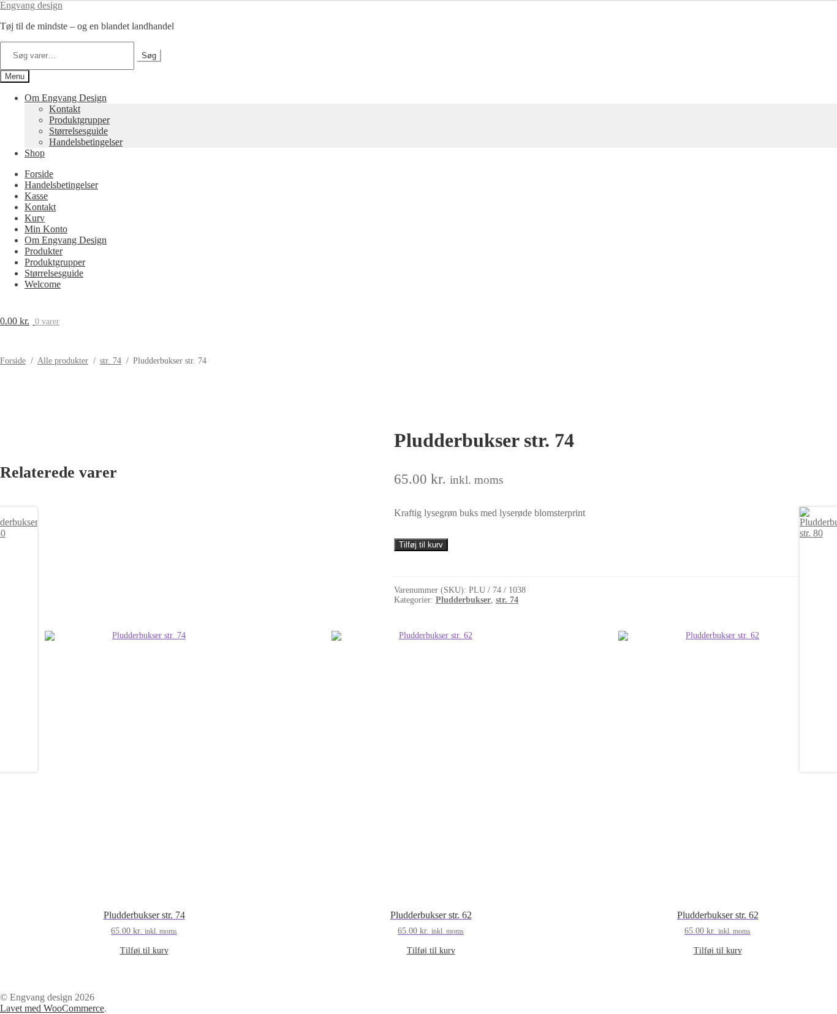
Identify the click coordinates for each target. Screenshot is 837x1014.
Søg (149, 55)
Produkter (43, 251)
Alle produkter (62, 360)
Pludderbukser (463, 599)
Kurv (35, 218)
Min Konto (46, 229)
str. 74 (110, 360)
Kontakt (64, 109)
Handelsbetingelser (86, 142)
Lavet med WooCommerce (52, 1008)
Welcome (43, 284)
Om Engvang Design (66, 98)
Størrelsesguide (78, 131)
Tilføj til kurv (421, 544)
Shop (35, 153)
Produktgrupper (79, 120)
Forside (39, 174)
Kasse (36, 196)
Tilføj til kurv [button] (144, 950)
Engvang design (31, 5)
